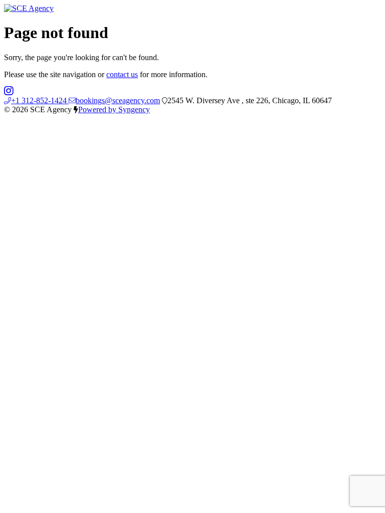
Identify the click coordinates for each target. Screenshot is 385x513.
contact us (122, 74)
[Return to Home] (29, 8)
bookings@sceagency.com (118, 100)
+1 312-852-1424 (40, 100)
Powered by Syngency (114, 109)
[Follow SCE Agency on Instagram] (9, 91)
